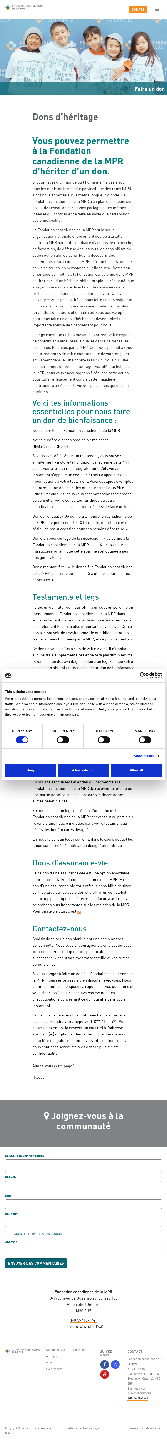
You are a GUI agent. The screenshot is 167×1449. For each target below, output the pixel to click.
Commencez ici (56, 1349)
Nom (8, 1196)
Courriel (11, 1214)
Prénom (11, 1177)
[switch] (63, 739)
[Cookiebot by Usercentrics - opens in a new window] (143, 675)
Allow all (136, 770)
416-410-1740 (91, 1326)
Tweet (38, 1077)
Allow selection (83, 770)
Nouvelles (79, 1349)
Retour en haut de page (84, 1428)
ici (79, 911)
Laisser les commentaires (24, 1156)
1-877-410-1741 (83, 1320)
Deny (31, 770)
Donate (138, 9)
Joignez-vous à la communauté (87, 1120)
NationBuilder (152, 1428)
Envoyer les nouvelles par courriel (37, 1234)
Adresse (11, 1242)
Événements (54, 1369)
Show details (144, 756)
